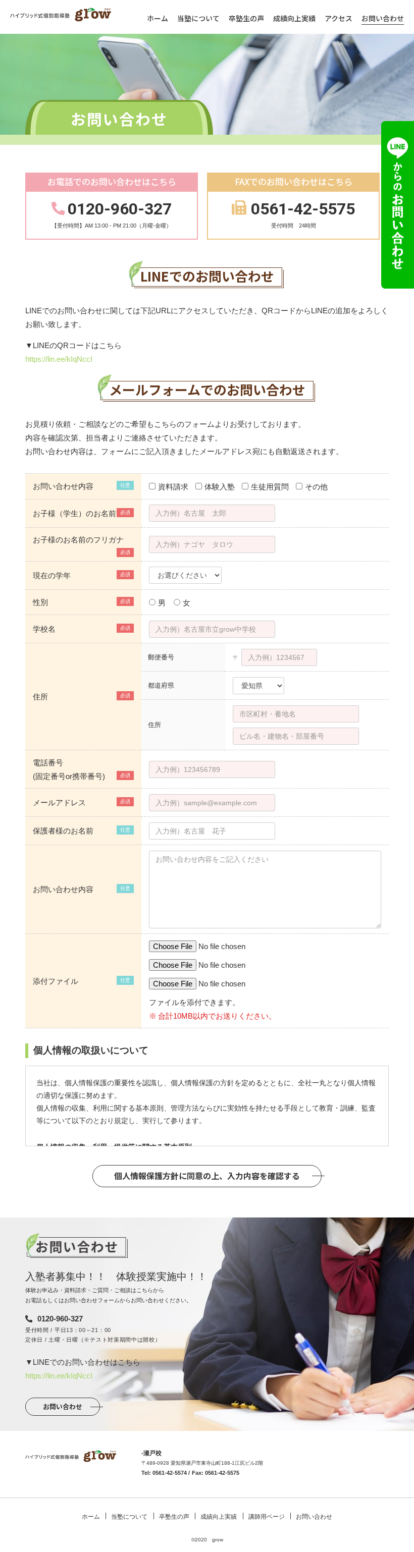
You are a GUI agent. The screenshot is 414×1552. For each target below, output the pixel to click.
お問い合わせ (382, 18)
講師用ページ (266, 1516)
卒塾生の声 (246, 18)
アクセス (338, 18)
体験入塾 (219, 486)
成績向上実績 (294, 18)
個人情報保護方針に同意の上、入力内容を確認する (207, 1176)
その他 (316, 486)
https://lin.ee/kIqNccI (58, 359)
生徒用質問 (270, 486)
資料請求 (173, 486)
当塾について (198, 18)
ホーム (157, 18)
